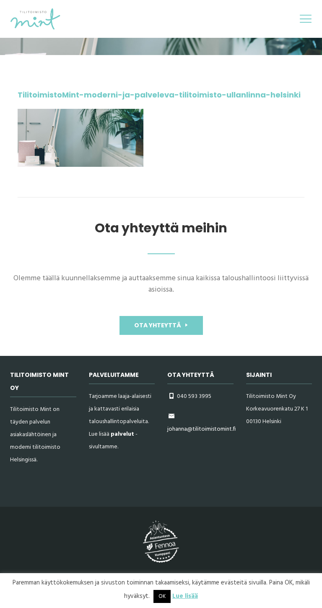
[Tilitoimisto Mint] (35, 18)
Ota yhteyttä (158, 325)
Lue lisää (185, 596)
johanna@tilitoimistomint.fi (201, 429)
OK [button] (162, 596)
